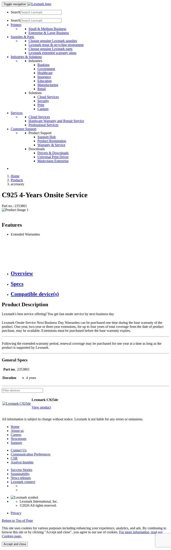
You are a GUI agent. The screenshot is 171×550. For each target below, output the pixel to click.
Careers (16, 435)
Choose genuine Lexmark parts (50, 49)
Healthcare (45, 73)
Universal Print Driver (53, 157)
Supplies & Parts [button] (22, 37)
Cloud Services (48, 97)
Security (43, 101)
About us (17, 431)
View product (41, 407)
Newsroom (18, 439)
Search (15, 12)
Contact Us (18, 450)
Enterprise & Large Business (48, 33)
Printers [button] (16, 25)
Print (40, 105)
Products (17, 180)
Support (16, 443)
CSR (14, 458)
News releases (21, 478)
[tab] (90, 273)
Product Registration (51, 141)
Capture (43, 109)
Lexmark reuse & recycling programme (56, 45)
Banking (43, 65)
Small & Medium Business (47, 29)
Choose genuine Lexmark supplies (52, 41)
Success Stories (21, 470)
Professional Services (43, 125)
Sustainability (20, 474)
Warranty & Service (51, 145)
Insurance (44, 77)
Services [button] (16, 113)
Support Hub (46, 137)
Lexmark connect (23, 482)
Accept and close (15, 544)
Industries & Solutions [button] (26, 57)
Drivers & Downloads (53, 153)
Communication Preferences (30, 454)
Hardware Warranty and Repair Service (56, 121)
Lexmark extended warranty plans (52, 53)
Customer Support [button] (23, 129)
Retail (41, 89)
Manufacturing (47, 85)
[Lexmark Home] (39, 4)
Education (44, 81)
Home (15, 176)
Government (46, 69)
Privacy (16, 513)
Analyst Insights (22, 462)
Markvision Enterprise (53, 161)
